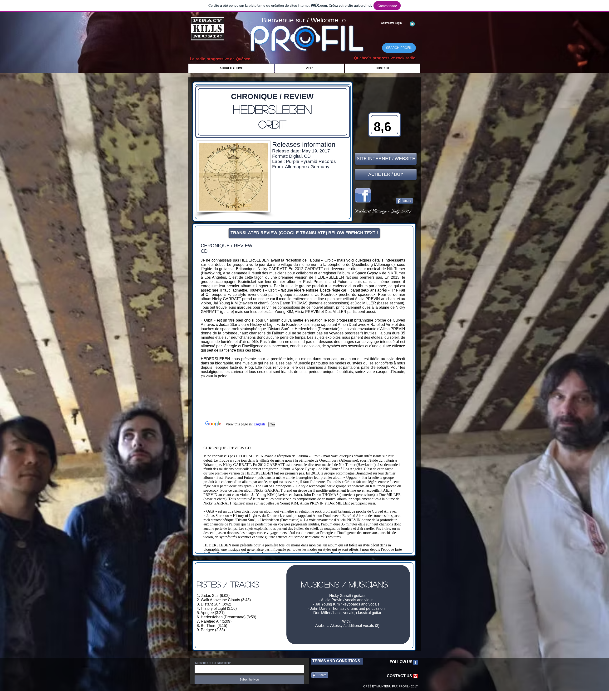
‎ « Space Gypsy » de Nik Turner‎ (378, 273)
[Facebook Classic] (415, 662)
